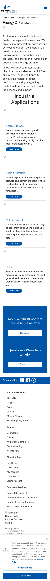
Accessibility (13, 450)
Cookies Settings (25, 568)
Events (10, 407)
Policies (11, 402)
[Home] (9, 9)
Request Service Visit (17, 493)
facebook (28, 380)
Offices (10, 437)
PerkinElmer (8, 17)
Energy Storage (15, 125)
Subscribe (25, 333)
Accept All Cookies (25, 576)
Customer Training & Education (22, 497)
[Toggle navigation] (45, 7)
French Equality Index (17, 420)
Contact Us (25, 364)
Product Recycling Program (20, 502)
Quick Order (12, 467)
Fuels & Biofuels (15, 173)
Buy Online (12, 463)
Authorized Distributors (18, 442)
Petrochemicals (15, 220)
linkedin (22, 380)
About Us (11, 398)
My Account (13, 472)
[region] (25, 558)
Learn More (14, 149)
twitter (33, 380)
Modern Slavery (14, 416)
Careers (10, 411)
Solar (9, 267)
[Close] (47, 539)
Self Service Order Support (20, 506)
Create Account (14, 481)
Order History (13, 476)
